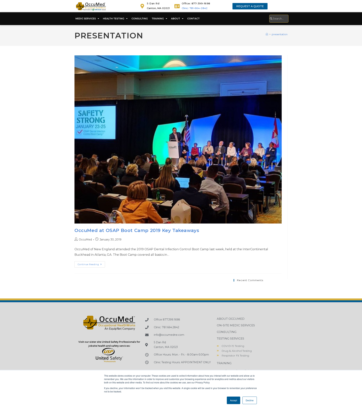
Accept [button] (233, 400)
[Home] (267, 34)
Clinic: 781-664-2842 (195, 8)
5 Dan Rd (153, 3)
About (175, 18)
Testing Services (230, 338)
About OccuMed (231, 318)
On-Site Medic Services (236, 325)
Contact (193, 18)
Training (158, 18)
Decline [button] (250, 400)
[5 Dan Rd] (142, 6)
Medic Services (85, 18)
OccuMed (85, 239)
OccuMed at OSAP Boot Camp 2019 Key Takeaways (136, 230)
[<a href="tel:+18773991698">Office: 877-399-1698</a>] (177, 6)
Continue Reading (91, 263)
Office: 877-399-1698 (196, 3)
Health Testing (113, 18)
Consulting (139, 18)
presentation (280, 34)
